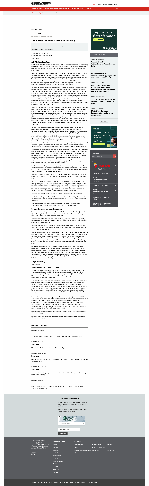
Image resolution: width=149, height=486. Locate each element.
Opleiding (95, 450)
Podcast (100, 4)
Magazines (41, 13)
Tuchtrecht (88, 8)
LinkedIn (90, 482)
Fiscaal (76, 447)
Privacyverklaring (55, 482)
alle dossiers (78, 453)
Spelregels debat (80, 482)
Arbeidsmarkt (78, 444)
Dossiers (105, 4)
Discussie (46, 8)
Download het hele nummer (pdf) (42, 55)
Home (34, 8)
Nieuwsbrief (110, 4)
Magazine (95, 4)
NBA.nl (96, 482)
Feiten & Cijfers (78, 8)
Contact (115, 4)
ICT (108, 447)
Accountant (50, 13)
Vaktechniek (54, 8)
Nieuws (39, 8)
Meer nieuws (104, 121)
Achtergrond (63, 8)
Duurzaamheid (97, 444)
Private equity (111, 450)
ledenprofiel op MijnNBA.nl (68, 411)
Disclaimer (44, 482)
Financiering (111, 444)
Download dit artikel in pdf (41, 53)
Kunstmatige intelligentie (82, 450)
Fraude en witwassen (98, 447)
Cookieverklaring (67, 482)
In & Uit (70, 8)
